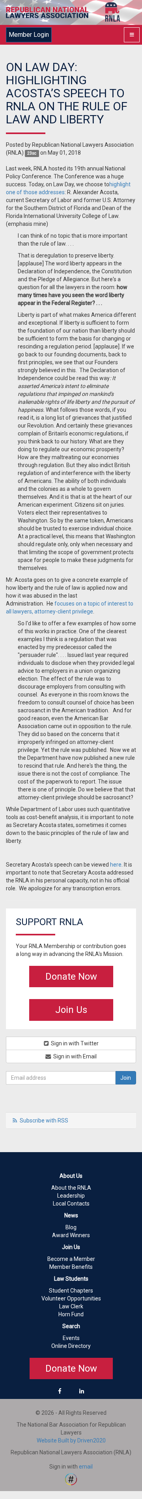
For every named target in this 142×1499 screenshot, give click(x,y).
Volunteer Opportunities (71, 1298)
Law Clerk (71, 1306)
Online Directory (71, 1346)
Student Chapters (71, 1290)
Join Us (71, 1009)
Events (71, 1338)
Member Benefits (71, 1267)
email (86, 1466)
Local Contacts (71, 1203)
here (115, 864)
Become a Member (71, 1259)
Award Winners (71, 1235)
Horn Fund (71, 1314)
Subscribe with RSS (44, 1120)
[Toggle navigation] (132, 34)
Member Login (29, 34)
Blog (71, 1227)
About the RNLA (71, 1188)
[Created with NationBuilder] (71, 1479)
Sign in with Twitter (74, 1043)
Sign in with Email (74, 1056)
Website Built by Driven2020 (71, 1440)
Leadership (71, 1195)
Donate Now (71, 976)
